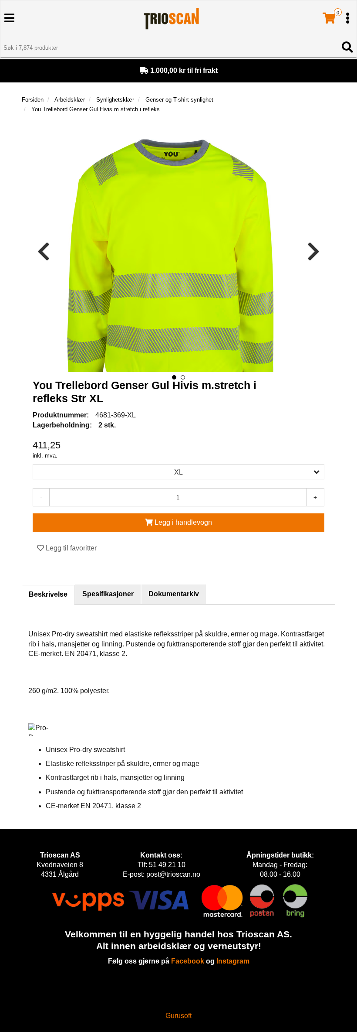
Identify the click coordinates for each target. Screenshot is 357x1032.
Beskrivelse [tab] (48, 594)
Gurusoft (178, 1015)
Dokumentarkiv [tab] (173, 594)
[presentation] (43, 252)
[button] (174, 377)
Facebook (187, 961)
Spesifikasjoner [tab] (108, 594)
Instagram (232, 961)
